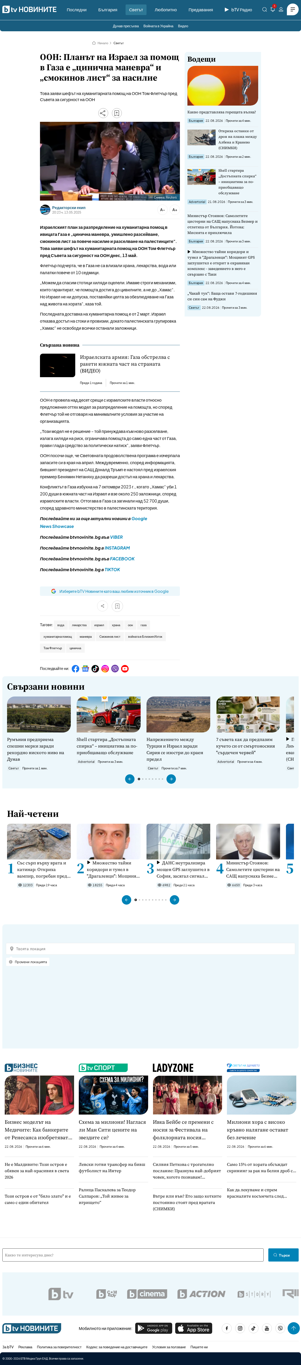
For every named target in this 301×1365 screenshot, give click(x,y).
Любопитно (166, 9)
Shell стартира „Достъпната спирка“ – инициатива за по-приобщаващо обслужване (237, 181)
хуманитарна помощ (58, 636)
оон (130, 625)
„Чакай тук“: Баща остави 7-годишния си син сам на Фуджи (222, 296)
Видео (183, 26)
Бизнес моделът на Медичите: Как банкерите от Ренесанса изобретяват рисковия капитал (36, 1129)
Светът (136, 9)
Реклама (25, 1347)
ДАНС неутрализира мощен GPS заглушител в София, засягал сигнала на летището (183, 869)
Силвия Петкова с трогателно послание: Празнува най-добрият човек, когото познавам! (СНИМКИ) (187, 1170)
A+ (174, 209)
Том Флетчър (53, 648)
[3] (272, 10)
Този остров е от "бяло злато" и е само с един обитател (38, 1199)
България (107, 9)
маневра (86, 636)
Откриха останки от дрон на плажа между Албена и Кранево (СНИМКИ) (237, 139)
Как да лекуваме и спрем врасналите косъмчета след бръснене (255, 1193)
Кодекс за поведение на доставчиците (116, 1347)
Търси (284, 1255)
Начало (103, 43)
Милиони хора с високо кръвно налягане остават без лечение (257, 1129)
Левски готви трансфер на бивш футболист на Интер (112, 1167)
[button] (130, 779)
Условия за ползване (169, 1347)
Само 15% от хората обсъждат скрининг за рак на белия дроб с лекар (260, 1167)
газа (144, 625)
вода (60, 625)
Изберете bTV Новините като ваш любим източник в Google (114, 591)
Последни (77, 9)
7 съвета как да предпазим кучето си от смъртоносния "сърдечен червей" (245, 746)
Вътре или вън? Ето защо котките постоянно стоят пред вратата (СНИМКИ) (187, 1202)
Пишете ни (199, 1347)
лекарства (79, 625)
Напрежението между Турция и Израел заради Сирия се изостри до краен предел (175, 749)
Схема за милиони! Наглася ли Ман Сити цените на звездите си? (112, 1129)
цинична (75, 648)
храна (116, 625)
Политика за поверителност (59, 1347)
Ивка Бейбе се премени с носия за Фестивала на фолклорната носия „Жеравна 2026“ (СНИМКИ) (185, 1129)
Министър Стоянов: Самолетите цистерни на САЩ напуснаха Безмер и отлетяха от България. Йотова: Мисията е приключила (222, 224)
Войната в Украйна (158, 26)
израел (99, 625)
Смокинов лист (109, 636)
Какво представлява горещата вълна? (221, 112)
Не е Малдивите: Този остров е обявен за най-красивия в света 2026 (37, 1170)
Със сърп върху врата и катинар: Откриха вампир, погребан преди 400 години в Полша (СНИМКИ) (43, 869)
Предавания (201, 9)
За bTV (8, 1347)
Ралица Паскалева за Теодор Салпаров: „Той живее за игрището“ (107, 1196)
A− (162, 209)
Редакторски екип (69, 208)
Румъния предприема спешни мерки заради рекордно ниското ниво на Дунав (35, 749)
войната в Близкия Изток (145, 636)
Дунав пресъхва (126, 26)
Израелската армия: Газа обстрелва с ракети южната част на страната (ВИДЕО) (125, 364)
